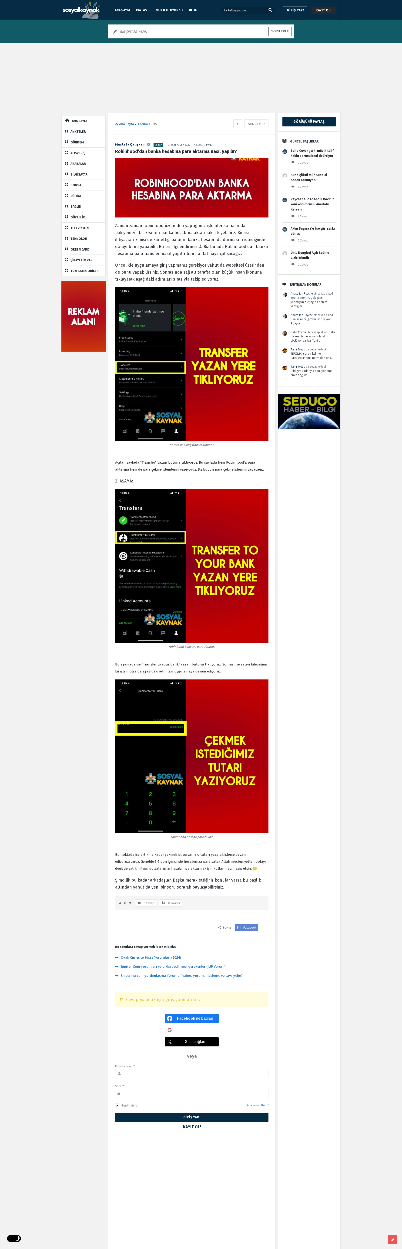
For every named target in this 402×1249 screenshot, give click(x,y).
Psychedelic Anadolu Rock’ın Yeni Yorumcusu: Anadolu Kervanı (312, 204)
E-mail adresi (125, 1066)
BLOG (193, 10)
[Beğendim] (120, 903)
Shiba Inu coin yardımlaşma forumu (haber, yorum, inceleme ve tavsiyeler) (181, 975)
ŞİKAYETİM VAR (81, 260)
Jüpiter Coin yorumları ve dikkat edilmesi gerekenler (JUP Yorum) (173, 966)
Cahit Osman (299, 332)
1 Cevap (303, 187)
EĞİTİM (75, 196)
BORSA (75, 185)
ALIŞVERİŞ (77, 153)
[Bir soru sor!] (392, 1239)
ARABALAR (78, 164)
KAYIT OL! (324, 10)
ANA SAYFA (122, 10)
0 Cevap (303, 163)
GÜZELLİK (77, 217)
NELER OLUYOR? (168, 10)
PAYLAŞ (141, 10)
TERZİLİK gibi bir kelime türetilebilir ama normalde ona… (312, 356)
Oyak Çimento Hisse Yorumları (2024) (151, 957)
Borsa (209, 144)
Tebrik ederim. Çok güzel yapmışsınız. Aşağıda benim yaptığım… (309, 302)
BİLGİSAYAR (78, 174)
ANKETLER (78, 132)
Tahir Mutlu (298, 349)
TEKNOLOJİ (78, 239)
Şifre (119, 1086)
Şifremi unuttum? (257, 1105)
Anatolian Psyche (302, 293)
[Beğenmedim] (130, 903)
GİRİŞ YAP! (295, 10)
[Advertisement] (201, 78)
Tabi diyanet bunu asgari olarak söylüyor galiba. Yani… (313, 336)
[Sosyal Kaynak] (84, 10)
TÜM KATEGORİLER (84, 271)
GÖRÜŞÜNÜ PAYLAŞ (309, 122)
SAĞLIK (75, 207)
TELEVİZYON (79, 228)
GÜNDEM (77, 142)
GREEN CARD (80, 249)
